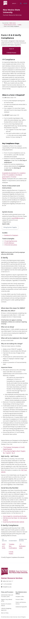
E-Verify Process (11, 52)
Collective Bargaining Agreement (6, 609)
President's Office (20, 596)
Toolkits (19, 24)
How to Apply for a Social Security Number (15, 516)
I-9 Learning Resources (10, 241)
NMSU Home (12, 23)
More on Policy (4, 613)
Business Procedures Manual (6, 604)
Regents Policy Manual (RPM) (6, 600)
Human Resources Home (10, 24)
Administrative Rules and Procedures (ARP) (7, 595)
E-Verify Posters (11, 553)
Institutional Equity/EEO (21, 606)
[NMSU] (14, 571)
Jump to (14, 3)
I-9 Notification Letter (22, 546)
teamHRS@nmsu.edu (17, 218)
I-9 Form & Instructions (10, 245)
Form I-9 (11, 49)
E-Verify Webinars (9, 243)
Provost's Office (19, 599)
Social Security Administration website (13, 522)
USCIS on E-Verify (3, 546)
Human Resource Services (12, 15)
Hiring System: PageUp (10, 227)
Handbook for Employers (11, 235)
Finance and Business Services (21, 603)
